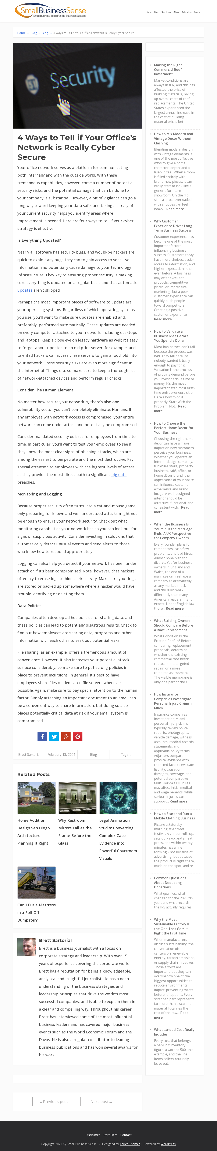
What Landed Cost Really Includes (174, 1032)
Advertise (187, 12)
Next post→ (101, 1101)
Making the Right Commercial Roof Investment (168, 69)
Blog (156, 12)
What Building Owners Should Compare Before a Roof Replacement (173, 625)
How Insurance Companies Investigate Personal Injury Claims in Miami (173, 701)
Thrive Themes (130, 1144)
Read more (175, 209)
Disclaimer (92, 1135)
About (177, 12)
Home (149, 12)
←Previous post (53, 1101)
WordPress (168, 1144)
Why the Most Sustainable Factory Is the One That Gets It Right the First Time (171, 926)
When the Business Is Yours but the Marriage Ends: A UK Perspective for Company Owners (173, 531)
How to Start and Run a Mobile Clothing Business (174, 816)
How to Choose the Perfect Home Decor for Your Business (173, 428)
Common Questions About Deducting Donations (170, 882)
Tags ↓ (126, 754)
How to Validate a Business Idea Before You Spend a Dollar (171, 336)
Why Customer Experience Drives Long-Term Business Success (173, 226)
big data (119, 474)
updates (24, 290)
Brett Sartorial (29, 754)
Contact (198, 12)
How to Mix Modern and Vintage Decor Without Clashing (173, 138)
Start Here (166, 12)
